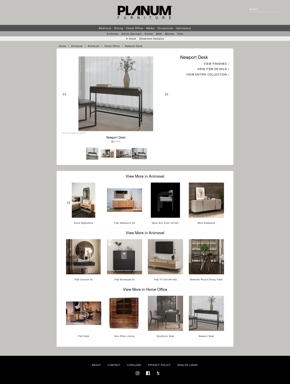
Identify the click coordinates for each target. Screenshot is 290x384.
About (96, 365)
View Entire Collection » (208, 74)
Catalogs (134, 365)
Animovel (112, 33)
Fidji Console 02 (84, 279)
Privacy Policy (159, 365)
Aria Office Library (124, 336)
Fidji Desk (83, 336)
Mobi (159, 33)
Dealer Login (187, 365)
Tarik (180, 33)
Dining (118, 28)
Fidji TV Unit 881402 (165, 279)
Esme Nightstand (83, 222)
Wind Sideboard (206, 222)
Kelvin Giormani (132, 33)
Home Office (134, 28)
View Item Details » (213, 69)
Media (150, 28)
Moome (169, 33)
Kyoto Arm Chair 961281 (165, 222)
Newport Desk (133, 46)
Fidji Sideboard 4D (124, 222)
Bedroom (105, 28)
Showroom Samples (151, 38)
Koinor (149, 33)
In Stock (131, 38)
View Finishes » (217, 63)
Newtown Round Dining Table (206, 279)
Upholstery (183, 28)
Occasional (165, 28)
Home (62, 46)
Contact (114, 365)
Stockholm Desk (165, 336)
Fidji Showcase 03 (124, 279)
